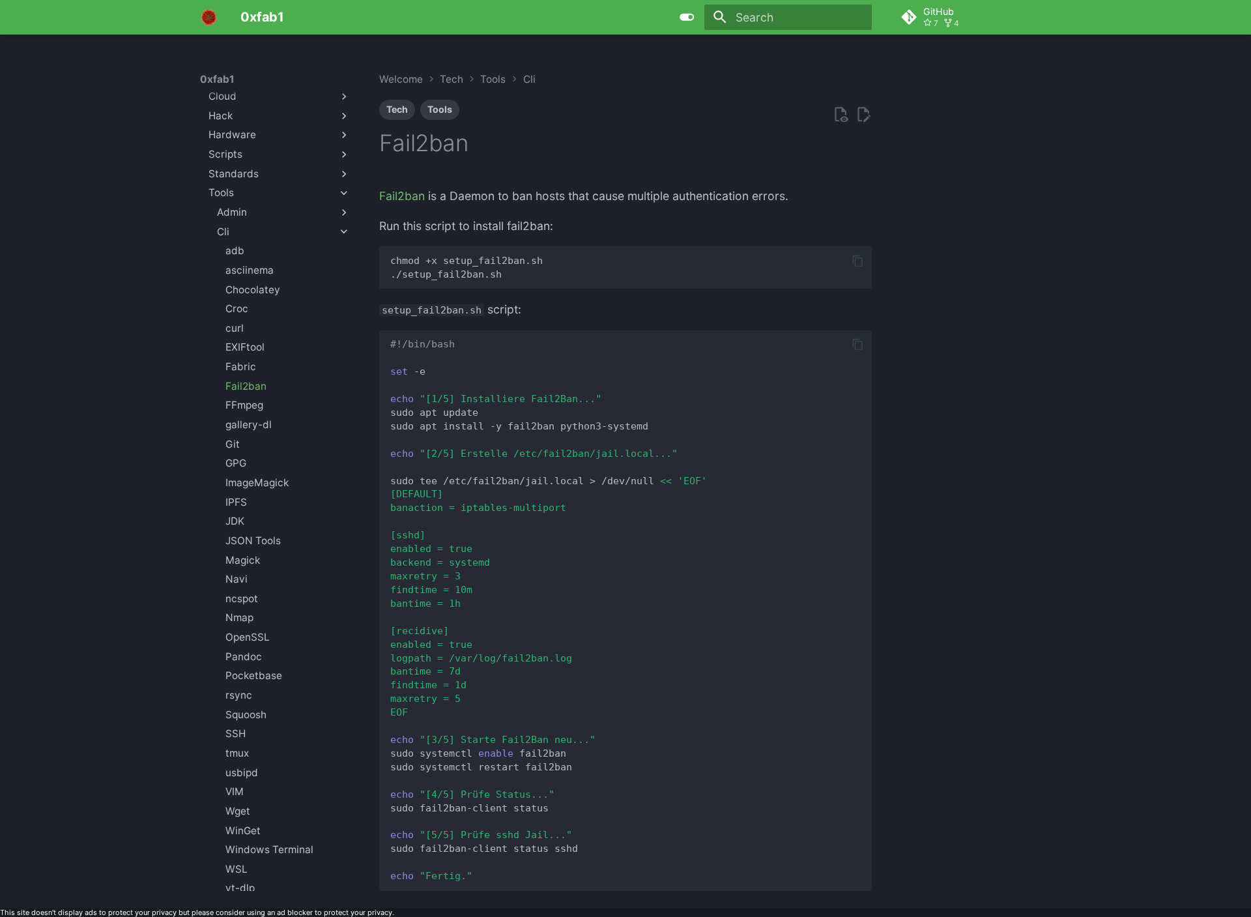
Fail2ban (402, 196)
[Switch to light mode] (687, 17)
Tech (397, 109)
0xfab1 (217, 79)
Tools (439, 109)
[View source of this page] (840, 115)
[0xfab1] (208, 17)
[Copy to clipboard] (857, 260)
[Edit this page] (863, 115)
